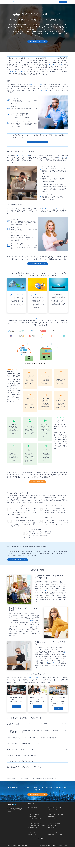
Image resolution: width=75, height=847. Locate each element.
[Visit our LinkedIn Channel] (42, 838)
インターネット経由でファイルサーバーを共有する (37, 825)
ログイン (64, 1)
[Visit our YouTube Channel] (35, 838)
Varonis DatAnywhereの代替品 (54, 823)
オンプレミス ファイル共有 (33, 827)
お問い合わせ (61, 845)
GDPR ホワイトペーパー (52, 829)
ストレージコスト (28, 620)
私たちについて (55, 845)
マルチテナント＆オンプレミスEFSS (54, 807)
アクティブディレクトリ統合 (30, 626)
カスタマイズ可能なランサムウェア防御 (55, 814)
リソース (33, 1)
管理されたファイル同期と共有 (54, 809)
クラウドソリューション (35, 84)
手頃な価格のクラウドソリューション (51, 208)
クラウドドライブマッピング (33, 829)
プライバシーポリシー (43, 845)
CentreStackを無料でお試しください (37, 41)
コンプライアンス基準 (49, 662)
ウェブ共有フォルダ (31, 832)
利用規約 (49, 845)
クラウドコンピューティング (34, 677)
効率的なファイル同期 (32, 834)
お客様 (29, 1)
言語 (39, 1)
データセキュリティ (47, 590)
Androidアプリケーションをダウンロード (55, 834)
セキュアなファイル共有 (32, 807)
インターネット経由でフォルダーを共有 (35, 823)
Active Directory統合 (55, 65)
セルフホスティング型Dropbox (33, 814)
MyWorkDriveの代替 (52, 825)
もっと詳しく (17, 706)
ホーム (66, 845)
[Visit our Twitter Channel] (32, 838)
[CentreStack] (11, 2)
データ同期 (62, 653)
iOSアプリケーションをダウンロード (55, 832)
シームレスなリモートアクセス (33, 816)
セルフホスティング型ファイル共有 (34, 818)
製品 (21, 1)
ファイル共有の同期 (31, 812)
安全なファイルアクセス (18, 71)
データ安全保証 (51, 816)
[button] (37, 724)
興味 (25, 1)
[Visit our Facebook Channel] (38, 838)
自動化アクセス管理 (52, 827)
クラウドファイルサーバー (33, 809)
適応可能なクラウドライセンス (54, 812)
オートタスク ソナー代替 (52, 818)
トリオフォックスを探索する (37, 481)
